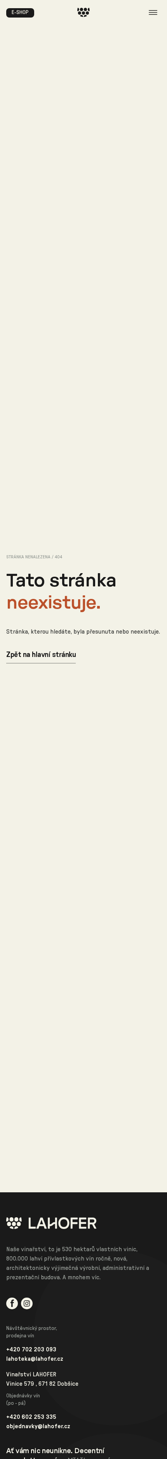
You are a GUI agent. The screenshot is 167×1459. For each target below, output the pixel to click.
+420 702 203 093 (31, 1349)
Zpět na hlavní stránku (41, 655)
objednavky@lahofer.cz (38, 1426)
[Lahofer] (83, 1223)
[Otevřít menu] (153, 12)
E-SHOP (20, 12)
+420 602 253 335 (31, 1417)
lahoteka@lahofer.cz (34, 1359)
